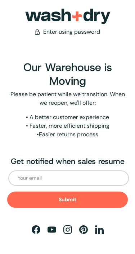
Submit (67, 199)
